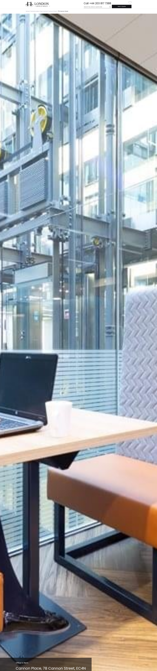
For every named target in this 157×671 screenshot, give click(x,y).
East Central (43, 11)
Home (27, 11)
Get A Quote (122, 6)
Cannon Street (52, 11)
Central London (34, 11)
